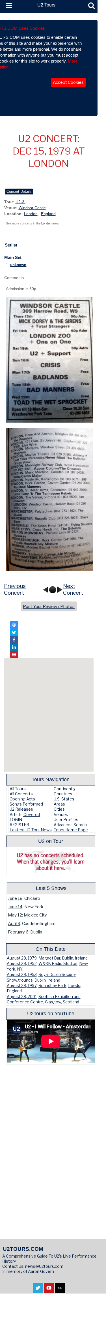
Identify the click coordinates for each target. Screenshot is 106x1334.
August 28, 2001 (22, 996)
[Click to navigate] (50, 359)
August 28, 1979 (22, 958)
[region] (49, 715)
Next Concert (73, 589)
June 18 (15, 898)
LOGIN (16, 819)
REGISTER (19, 824)
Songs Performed (26, 804)
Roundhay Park (52, 985)
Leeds (74, 985)
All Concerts (21, 793)
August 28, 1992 (22, 963)
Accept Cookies (68, 82)
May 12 (15, 915)
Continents (64, 788)
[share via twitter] (14, 632)
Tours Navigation (51, 779)
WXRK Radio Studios (57, 963)
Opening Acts (22, 798)
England (48, 213)
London (31, 213)
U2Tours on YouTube (50, 1013)
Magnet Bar (49, 958)
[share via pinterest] (14, 654)
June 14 (15, 906)
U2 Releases (21, 809)
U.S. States (64, 798)
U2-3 (20, 202)
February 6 (18, 932)
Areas (59, 804)
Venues (61, 814)
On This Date (51, 949)
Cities (59, 809)
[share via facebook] (14, 640)
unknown (18, 265)
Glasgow (53, 1002)
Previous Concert (15, 589)
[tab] (19, 192)
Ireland (81, 958)
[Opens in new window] (38, 1290)
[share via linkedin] (14, 647)
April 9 (14, 923)
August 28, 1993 (22, 974)
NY (20, 969)
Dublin (67, 958)
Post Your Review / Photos (49, 606)
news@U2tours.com (44, 1266)
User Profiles (66, 819)
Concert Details (19, 192)
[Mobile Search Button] (91, 5)
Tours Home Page (71, 829)
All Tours (18, 788)
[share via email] (14, 625)
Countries (63, 793)
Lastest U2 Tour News (31, 829)
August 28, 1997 (22, 985)
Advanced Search (70, 824)
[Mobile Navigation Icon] (7, 5)
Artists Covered (25, 814)
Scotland (71, 1002)
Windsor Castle (32, 207)
